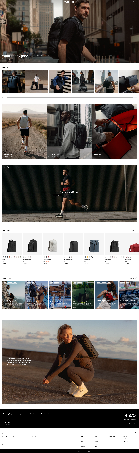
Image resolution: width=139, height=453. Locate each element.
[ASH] (44, 257)
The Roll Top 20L (5, 259)
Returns (96, 443)
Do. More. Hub (83, 443)
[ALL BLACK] (3, 257)
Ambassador (83, 446)
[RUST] (10, 257)
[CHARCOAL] (46, 257)
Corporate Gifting (112, 436)
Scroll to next (21, 257)
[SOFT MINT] (21, 257)
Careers (82, 444)
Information (125, 443)
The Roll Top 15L (108, 259)
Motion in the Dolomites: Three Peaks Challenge (9, 301)
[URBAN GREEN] (92, 257)
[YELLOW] (12, 257)
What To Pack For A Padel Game (58, 301)
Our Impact (82, 439)
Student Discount (97, 444)
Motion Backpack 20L (47, 259)
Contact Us (97, 439)
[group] (69, 82)
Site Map (124, 444)
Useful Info (125, 436)
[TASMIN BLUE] (5, 257)
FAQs (96, 438)
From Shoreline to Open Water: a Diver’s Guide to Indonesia (128, 301)
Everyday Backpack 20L (68, 259)
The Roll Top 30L (87, 259)
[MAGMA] (49, 257)
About (82, 436)
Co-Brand (110, 438)
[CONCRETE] (67, 257)
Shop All (82, 441)
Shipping (96, 441)
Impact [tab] (16, 355)
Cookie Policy (125, 439)
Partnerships (111, 439)
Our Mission (83, 438)
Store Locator (97, 446)
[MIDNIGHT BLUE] (8, 257)
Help (96, 436)
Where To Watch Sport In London (81, 301)
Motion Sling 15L (128, 259)
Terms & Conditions (126, 441)
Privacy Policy (125, 438)
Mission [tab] (9, 355)
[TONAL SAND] (16, 257)
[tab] (57, 195)
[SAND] (18, 257)
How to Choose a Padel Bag (34, 301)
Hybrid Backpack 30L (27, 259)
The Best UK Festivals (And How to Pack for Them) (104, 301)
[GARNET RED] (14, 257)
